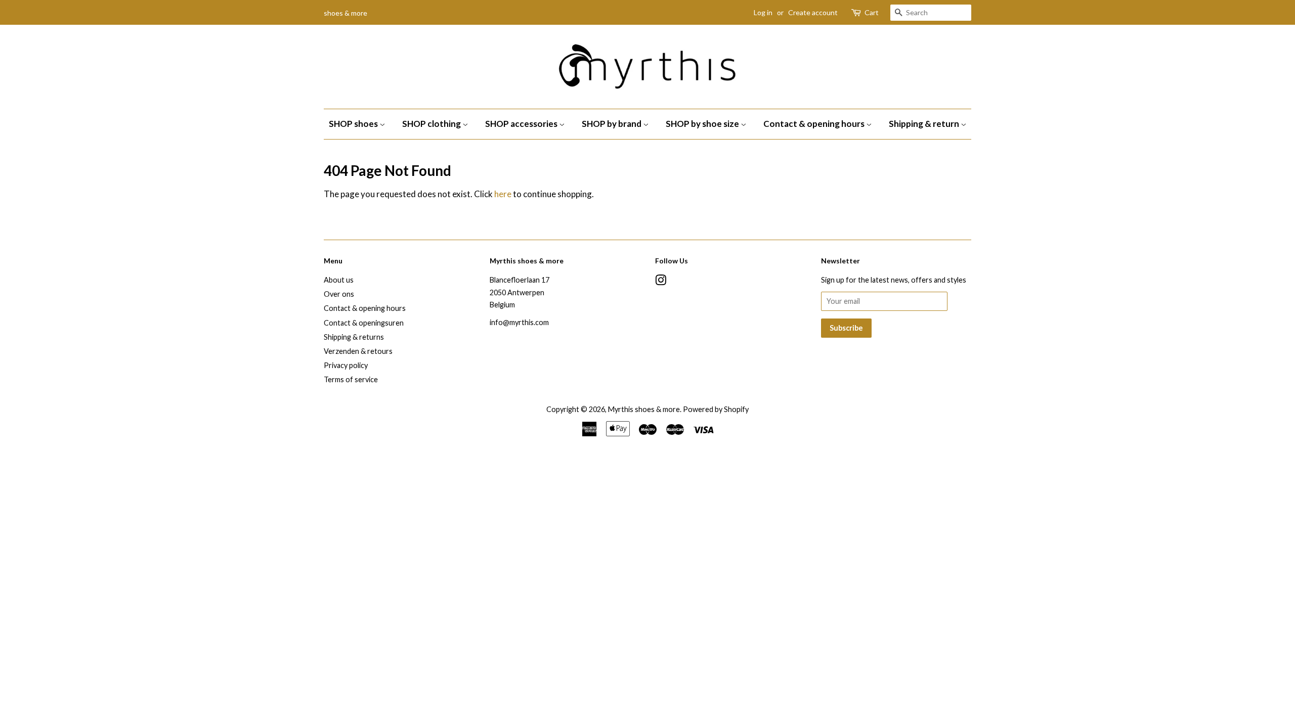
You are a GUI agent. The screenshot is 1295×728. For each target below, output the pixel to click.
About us (339, 280)
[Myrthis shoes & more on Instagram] (660, 282)
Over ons (339, 294)
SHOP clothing (432, 123)
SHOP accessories (522, 123)
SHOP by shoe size (703, 123)
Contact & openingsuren (364, 322)
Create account (813, 12)
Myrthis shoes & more (644, 409)
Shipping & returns (354, 337)
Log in (763, 12)
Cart (872, 12)
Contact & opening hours (814, 123)
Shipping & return (925, 123)
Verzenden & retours (358, 351)
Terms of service (351, 379)
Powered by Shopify (716, 409)
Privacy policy (346, 365)
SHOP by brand (612, 123)
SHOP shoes (354, 123)
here (502, 194)
